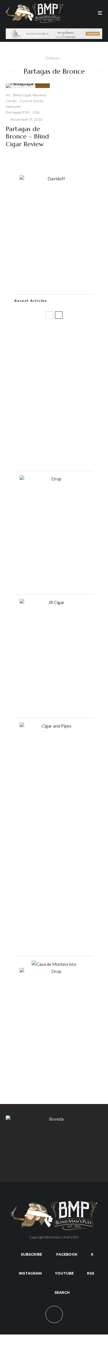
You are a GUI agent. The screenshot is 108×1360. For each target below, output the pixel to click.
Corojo (11, 101)
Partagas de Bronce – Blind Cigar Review (27, 136)
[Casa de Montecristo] (54, 964)
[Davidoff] (54, 31)
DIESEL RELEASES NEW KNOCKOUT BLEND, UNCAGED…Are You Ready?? (61, 399)
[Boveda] (54, 1118)
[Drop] (54, 478)
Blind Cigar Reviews (29, 95)
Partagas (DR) (18, 112)
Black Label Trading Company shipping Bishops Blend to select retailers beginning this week (65, 456)
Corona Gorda (31, 101)
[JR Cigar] (54, 602)
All (8, 95)
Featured (13, 106)
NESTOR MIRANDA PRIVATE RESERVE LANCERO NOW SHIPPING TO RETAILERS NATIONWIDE (65, 337)
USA (36, 112)
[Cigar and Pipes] (54, 725)
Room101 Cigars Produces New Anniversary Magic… (65, 428)
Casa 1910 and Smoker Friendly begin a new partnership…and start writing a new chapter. (61, 369)
